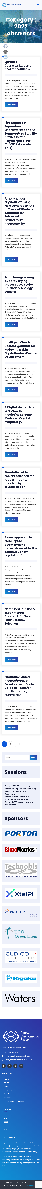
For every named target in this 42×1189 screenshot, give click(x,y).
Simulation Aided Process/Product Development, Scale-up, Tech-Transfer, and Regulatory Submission (20, 686)
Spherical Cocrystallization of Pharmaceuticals (19, 65)
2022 (6, 1122)
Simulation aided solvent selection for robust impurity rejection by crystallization (19, 479)
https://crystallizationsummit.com (18, 1060)
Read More (11, 105)
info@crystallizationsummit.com (17, 1056)
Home (6, 1079)
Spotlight (7, 1097)
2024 (6, 1114)
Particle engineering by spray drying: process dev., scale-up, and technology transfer (19, 284)
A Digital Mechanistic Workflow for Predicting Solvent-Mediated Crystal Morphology (20, 414)
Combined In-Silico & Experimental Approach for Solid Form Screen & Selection (20, 616)
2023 (6, 1118)
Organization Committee (14, 1101)
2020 (6, 1129)
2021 (5, 1126)
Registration (9, 1094)
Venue (6, 1086)
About (6, 1083)
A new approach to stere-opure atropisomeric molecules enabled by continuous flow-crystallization (21, 546)
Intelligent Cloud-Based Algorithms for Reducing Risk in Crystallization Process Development (21, 349)
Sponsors (8, 1090)
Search (33, 757)
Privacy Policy (32, 1185)
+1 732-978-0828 (11, 1052)
